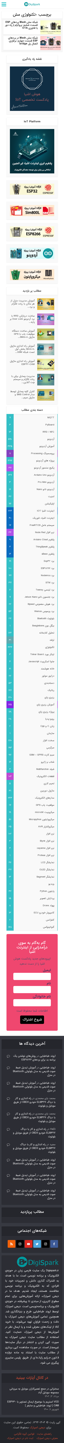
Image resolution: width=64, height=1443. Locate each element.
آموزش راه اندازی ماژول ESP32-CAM (22, 362)
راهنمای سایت (44, 1434)
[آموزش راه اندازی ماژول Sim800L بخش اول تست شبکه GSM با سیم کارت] (44, 349)
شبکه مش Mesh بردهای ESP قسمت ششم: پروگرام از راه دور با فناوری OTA (21, 25)
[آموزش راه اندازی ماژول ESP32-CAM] (44, 364)
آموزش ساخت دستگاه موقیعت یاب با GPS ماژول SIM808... (23, 334)
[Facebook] (54, 1244)
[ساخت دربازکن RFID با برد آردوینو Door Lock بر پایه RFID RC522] (44, 319)
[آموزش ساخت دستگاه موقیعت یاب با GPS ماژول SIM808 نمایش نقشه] (44, 334)
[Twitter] (37, 1244)
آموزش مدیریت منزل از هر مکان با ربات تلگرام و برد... (23, 303)
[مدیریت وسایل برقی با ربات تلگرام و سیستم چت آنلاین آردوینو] (44, 379)
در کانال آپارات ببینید (32, 1378)
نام (49, 983)
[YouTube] (28, 1244)
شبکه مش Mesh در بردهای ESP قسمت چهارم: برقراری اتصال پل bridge (23, 41)
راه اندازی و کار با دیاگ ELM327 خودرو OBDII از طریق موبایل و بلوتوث (34, 1102)
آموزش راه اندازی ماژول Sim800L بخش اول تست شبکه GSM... (22, 349)
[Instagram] (45, 1244)
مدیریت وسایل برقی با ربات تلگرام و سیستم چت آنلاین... (23, 379)
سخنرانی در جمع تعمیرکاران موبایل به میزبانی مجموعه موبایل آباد (34, 1391)
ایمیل (47, 970)
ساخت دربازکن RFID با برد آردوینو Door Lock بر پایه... (22, 319)
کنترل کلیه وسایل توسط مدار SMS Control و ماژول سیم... (22, 394)
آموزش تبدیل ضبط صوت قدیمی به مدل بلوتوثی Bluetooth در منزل (34, 1071)
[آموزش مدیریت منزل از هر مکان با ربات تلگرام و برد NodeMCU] (44, 304)
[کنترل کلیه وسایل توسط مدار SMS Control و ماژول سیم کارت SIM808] (44, 395)
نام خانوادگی (42, 996)
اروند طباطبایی (47, 1056)
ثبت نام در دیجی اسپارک (20, 1438)
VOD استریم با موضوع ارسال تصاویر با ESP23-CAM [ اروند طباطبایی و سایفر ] (33, 1404)
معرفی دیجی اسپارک (47, 1438)
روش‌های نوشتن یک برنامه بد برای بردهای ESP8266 (34, 1058)
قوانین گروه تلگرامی (24, 1434)
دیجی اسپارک (37, 1427)
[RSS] (11, 1244)
